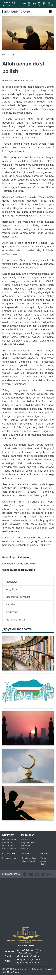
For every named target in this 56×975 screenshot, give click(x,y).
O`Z (34, 4)
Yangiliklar (12, 589)
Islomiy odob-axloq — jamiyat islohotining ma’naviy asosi (21, 818)
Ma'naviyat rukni (15, 619)
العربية (51, 5)
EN (44, 5)
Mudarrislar (7, 845)
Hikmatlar (25, 845)
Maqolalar (11, 581)
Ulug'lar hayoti (28, 861)
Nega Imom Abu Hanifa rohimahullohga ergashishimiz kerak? (27, 781)
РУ (38, 5)
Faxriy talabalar (9, 848)
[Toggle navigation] (50, 11)
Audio (43, 861)
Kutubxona (12, 612)
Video (43, 858)
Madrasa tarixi (9, 839)
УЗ (29, 5)
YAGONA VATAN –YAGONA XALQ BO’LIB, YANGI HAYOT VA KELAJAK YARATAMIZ (27, 706)
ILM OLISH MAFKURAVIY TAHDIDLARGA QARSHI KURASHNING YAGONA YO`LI (27, 668)
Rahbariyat (7, 842)
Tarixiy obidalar (29, 858)
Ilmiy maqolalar (28, 842)
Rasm (43, 864)
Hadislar (10, 604)
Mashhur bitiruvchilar (18, 596)
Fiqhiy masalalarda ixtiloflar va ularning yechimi (27, 743)
